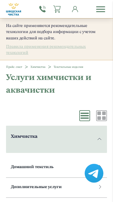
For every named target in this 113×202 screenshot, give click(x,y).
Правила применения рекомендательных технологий (46, 50)
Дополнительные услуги (36, 187)
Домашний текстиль (32, 167)
